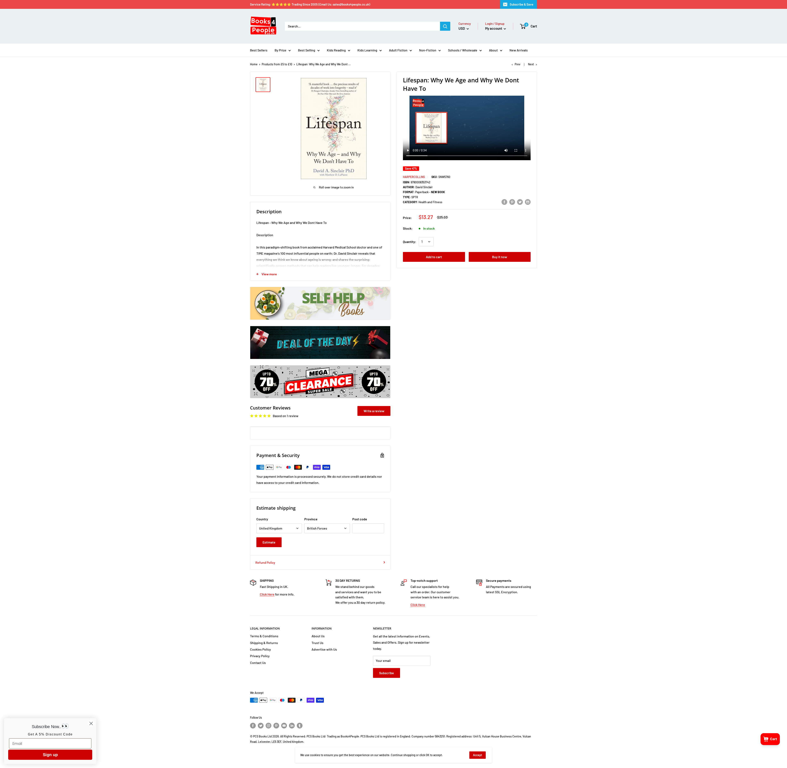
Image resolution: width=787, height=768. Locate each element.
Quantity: (409, 242)
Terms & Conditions (264, 636)
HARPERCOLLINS (414, 177)
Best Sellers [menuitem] (258, 50)
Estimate (269, 542)
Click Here (267, 594)
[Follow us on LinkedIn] (292, 725)
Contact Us (258, 663)
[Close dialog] (91, 723)
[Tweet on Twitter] (520, 202)
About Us (318, 636)
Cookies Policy (260, 649)
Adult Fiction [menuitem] (398, 50)
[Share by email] (528, 202)
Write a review (374, 411)
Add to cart (434, 257)
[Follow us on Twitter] (261, 725)
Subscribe (386, 673)
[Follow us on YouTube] (284, 725)
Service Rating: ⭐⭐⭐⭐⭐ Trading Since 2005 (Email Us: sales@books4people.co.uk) (310, 4)
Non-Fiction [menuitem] (427, 50)
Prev (517, 64)
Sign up (50, 754)
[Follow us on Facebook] (253, 725)
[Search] (445, 26)
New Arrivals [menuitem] (519, 50)
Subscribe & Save (521, 4)
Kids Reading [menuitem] (336, 50)
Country (262, 519)
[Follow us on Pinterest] (276, 725)
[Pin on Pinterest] (512, 202)
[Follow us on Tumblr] (300, 725)
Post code (359, 519)
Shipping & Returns (264, 643)
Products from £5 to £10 (277, 64)
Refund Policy (265, 562)
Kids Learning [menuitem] (367, 50)
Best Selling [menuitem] (306, 50)
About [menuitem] (493, 50)
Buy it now (499, 257)
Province (310, 519)
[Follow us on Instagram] (268, 725)
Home (254, 64)
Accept (477, 755)
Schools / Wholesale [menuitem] (462, 50)
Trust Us (317, 643)
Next (531, 64)
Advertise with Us (324, 649)
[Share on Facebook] (504, 202)
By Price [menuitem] (280, 50)
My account (494, 28)
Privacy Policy (260, 656)
